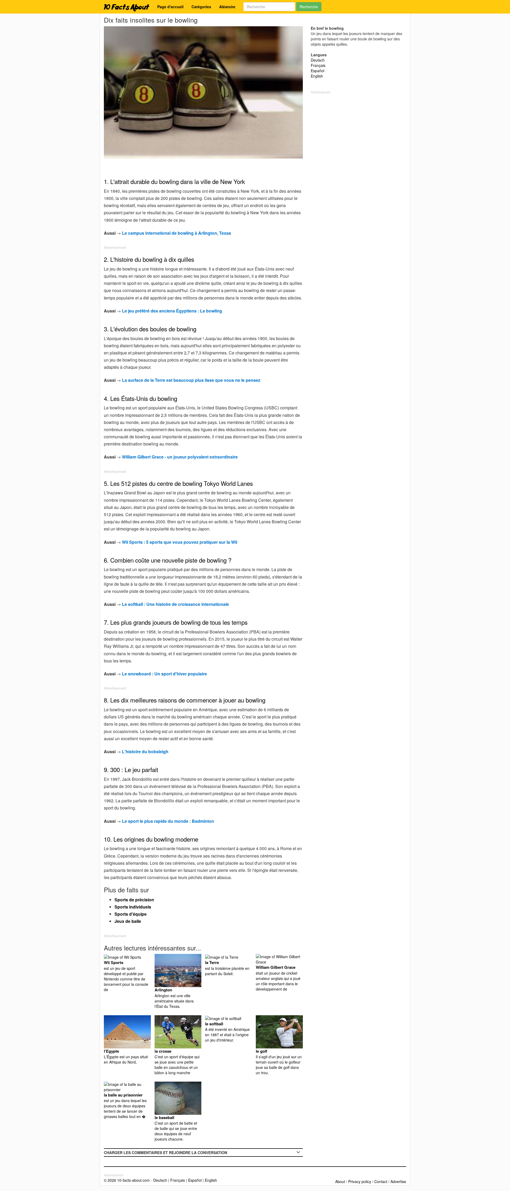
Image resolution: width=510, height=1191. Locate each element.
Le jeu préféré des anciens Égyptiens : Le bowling (172, 311)
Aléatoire (227, 6)
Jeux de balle (127, 921)
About (340, 1181)
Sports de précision (134, 900)
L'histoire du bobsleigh (145, 751)
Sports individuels (132, 907)
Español (317, 70)
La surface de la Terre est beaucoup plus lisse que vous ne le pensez (191, 380)
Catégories (201, 6)
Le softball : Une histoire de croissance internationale (175, 604)
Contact (380, 1181)
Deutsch (318, 60)
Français (318, 65)
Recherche (309, 6)
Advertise (398, 1181)
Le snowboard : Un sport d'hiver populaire (164, 674)
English (317, 76)
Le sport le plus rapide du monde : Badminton (168, 821)
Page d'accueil (170, 6)
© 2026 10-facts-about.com (127, 1180)
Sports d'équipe (130, 914)
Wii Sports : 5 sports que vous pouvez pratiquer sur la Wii (179, 542)
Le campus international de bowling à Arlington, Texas (176, 233)
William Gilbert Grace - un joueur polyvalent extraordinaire (180, 457)
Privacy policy (359, 1181)
